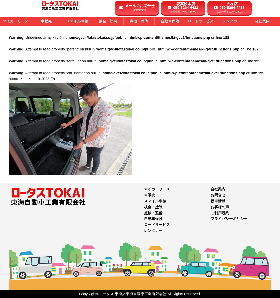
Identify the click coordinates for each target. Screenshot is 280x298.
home (13, 79)
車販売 (149, 195)
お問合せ (218, 195)
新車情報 (218, 201)
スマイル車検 (155, 201)
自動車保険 (153, 219)
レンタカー (153, 230)
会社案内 (218, 189)
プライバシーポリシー (229, 219)
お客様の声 (220, 207)
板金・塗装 (153, 207)
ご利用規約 (220, 213)
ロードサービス (157, 225)
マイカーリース (157, 189)
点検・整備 (153, 213)
